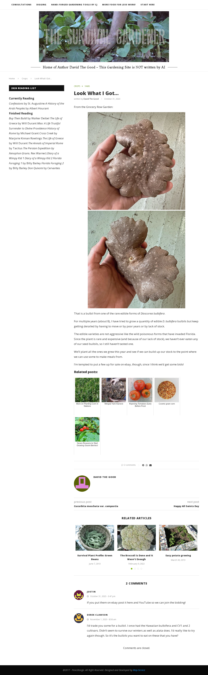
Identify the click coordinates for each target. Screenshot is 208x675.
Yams (87, 86)
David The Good (91, 98)
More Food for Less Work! (119, 4)
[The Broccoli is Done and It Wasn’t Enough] (136, 538)
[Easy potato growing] (178, 538)
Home (12, 78)
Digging (41, 4)
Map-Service (139, 670)
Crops (25, 78)
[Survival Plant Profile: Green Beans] (95, 538)
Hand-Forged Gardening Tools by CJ (74, 4)
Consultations (21, 4)
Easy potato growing (178, 555)
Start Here (148, 4)
